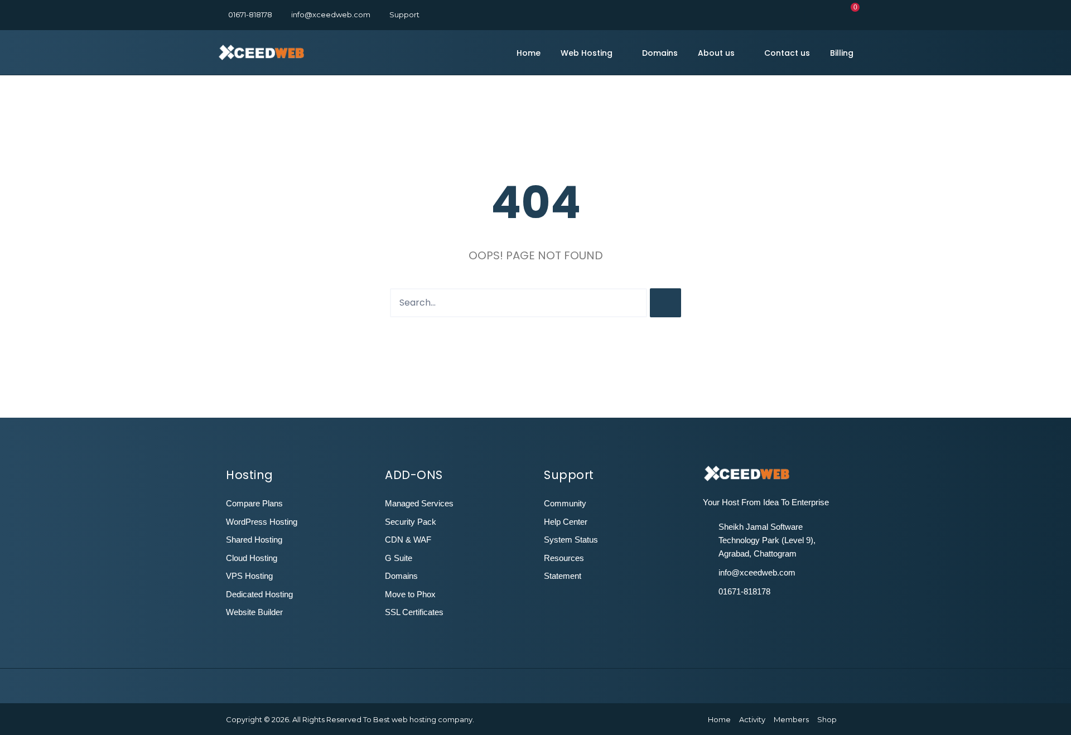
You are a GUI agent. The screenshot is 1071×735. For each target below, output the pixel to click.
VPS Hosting (249, 576)
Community (565, 503)
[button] (849, 14)
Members (791, 719)
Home (529, 53)
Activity (752, 719)
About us (716, 53)
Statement (562, 576)
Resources (564, 558)
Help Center (565, 521)
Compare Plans (254, 503)
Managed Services (419, 503)
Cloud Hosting (251, 558)
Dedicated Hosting (259, 594)
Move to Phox (410, 594)
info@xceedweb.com (330, 14)
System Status (571, 539)
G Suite (398, 558)
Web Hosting (586, 53)
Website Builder (254, 612)
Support (404, 14)
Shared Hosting (254, 539)
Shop (827, 719)
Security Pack (410, 521)
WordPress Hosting (261, 521)
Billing (841, 53)
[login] (816, 14)
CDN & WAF (408, 539)
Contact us (787, 53)
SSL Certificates (414, 612)
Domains (660, 53)
